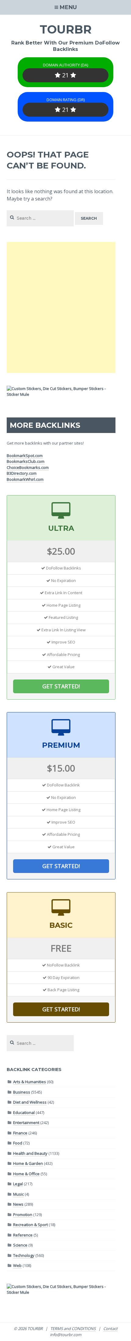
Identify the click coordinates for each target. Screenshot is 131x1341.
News (18, 1204)
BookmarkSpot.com (25, 455)
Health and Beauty (30, 1153)
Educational (24, 1112)
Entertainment (26, 1122)
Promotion (22, 1214)
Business (21, 1092)
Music (18, 1194)
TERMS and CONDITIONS (73, 1328)
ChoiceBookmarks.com (28, 467)
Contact (110, 1328)
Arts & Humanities (29, 1081)
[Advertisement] (65, 307)
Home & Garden (28, 1163)
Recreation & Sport (30, 1224)
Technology (23, 1255)
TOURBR (66, 29)
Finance (20, 1133)
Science (20, 1245)
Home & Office (26, 1173)
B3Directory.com (22, 473)
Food (17, 1143)
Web (17, 1265)
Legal (18, 1184)
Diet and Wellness (30, 1102)
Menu (68, 7)
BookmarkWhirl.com (25, 479)
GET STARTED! (61, 686)
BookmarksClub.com (25, 461)
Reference (23, 1235)
